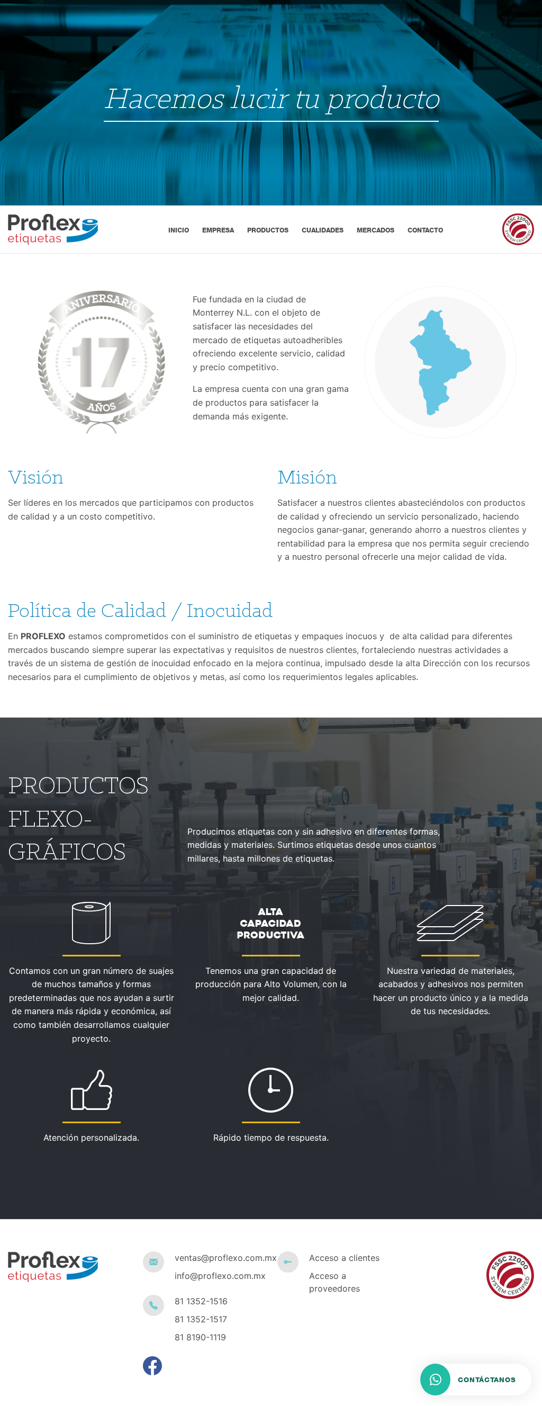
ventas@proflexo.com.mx (220, 1257)
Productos (267, 230)
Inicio (178, 230)
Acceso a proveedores (334, 1282)
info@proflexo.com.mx (220, 1275)
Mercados (375, 230)
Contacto (425, 230)
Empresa (218, 230)
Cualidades (323, 230)
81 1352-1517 (201, 1319)
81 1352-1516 (201, 1301)
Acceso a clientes (344, 1257)
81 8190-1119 (200, 1337)
